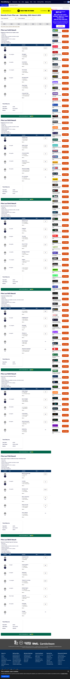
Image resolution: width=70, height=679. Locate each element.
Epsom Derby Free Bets (17, 661)
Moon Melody (25, 512)
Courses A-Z (60, 661)
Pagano (23, 259)
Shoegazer (24, 54)
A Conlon (24, 253)
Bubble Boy (24, 429)
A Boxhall (24, 163)
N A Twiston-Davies (26, 393)
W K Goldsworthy (26, 95)
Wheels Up (24, 333)
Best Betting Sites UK (16, 656)
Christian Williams (26, 162)
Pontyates (24, 603)
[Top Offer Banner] (26, 11)
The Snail (24, 236)
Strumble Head (25, 77)
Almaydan (24, 325)
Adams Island (25, 145)
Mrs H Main (25, 343)
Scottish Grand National (28, 657)
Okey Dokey (24, 85)
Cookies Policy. (64, 673)
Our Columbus (25, 176)
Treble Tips (48, 660)
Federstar (24, 228)
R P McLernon (25, 334)
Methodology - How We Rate (6, 660)
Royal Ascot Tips (49, 661)
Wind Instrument (25, 421)
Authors (2, 656)
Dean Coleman (25, 267)
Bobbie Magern (25, 588)
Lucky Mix (24, 595)
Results (27, 1)
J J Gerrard (25, 490)
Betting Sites (48, 1)
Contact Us (3, 657)
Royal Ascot (26, 661)
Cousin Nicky (24, 413)
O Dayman (25, 78)
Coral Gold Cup (37, 657)
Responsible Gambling (5, 664)
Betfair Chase (37, 656)
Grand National (37, 661)
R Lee (24, 327)
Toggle (68, 2)
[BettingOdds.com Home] (6, 2)
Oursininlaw (24, 62)
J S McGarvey (25, 86)
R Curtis (24, 613)
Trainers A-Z (60, 664)
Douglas (23, 611)
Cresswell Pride (25, 93)
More (23, 50)
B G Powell (25, 431)
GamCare (46, 646)
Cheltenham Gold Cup (39, 660)
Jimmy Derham (25, 482)
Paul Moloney (25, 63)
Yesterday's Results (14, 5)
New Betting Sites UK (16, 657)
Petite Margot (25, 391)
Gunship (23, 481)
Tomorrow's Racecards (61, 656)
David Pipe (25, 56)
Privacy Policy (3, 661)
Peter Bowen (25, 80)
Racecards (14, 1)
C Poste (24, 229)
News (35, 1)
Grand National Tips (50, 664)
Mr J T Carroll (25, 558)
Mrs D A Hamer (25, 254)
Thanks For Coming (26, 580)
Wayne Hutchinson (26, 94)
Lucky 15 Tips (49, 656)
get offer (65, 31)
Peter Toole (25, 342)
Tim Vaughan (25, 491)
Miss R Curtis (25, 147)
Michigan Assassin (26, 251)
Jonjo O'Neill (25, 140)
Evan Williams (25, 64)
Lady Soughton (25, 564)
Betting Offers (40, 1)
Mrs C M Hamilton (26, 483)
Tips (19, 1)
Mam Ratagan (25, 340)
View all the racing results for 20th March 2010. (10, 26)
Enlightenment (25, 317)
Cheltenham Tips (49, 657)
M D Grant (24, 612)
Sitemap (2, 665)
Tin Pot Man (24, 69)
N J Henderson (25, 155)
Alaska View (24, 160)
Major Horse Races (61, 657)
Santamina (24, 572)
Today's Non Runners (61, 660)
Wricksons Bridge (25, 168)
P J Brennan (25, 177)
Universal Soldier (25, 153)
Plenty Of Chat (25, 504)
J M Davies (25, 430)
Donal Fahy (25, 71)
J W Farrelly (25, 55)
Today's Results (4, 5)
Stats (23, 1)
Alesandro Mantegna (26, 348)
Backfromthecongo (26, 473)
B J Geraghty (25, 47)
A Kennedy (25, 559)
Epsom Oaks (26, 660)
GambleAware (51, 646)
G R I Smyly (25, 416)
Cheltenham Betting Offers (17, 664)
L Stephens (25, 566)
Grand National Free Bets (17, 660)
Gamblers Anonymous (58, 646)
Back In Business (25, 496)
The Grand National (27, 656)
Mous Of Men (25, 244)
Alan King (24, 262)
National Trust (25, 220)
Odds (31, 1)
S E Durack (25, 154)
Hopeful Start (24, 137)
